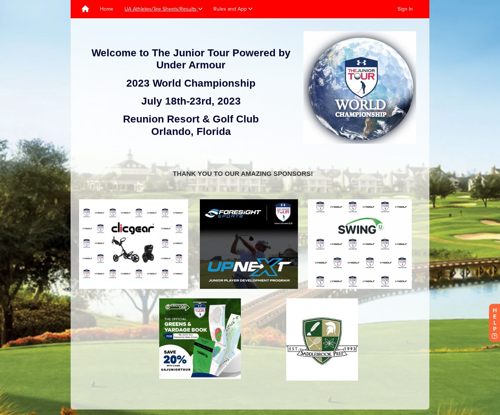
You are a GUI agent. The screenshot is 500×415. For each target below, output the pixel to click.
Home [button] (106, 9)
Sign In (405, 9)
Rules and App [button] (230, 9)
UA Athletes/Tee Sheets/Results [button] (161, 9)
